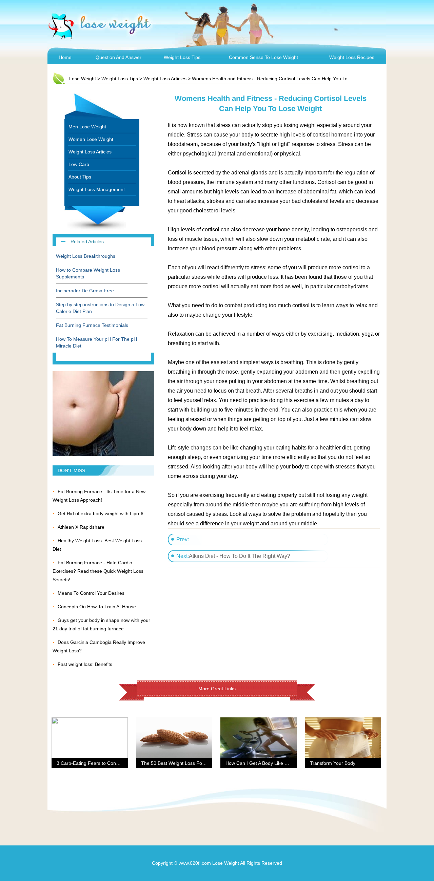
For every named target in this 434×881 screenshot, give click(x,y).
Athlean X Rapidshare (81, 527)
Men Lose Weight (87, 126)
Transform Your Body (332, 763)
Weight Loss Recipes (351, 57)
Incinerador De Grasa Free (85, 290)
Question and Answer (118, 57)
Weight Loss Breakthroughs (85, 256)
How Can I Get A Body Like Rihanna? (265, 763)
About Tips (79, 177)
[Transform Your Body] (343, 721)
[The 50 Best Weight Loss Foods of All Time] (174, 721)
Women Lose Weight (90, 139)
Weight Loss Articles (164, 78)
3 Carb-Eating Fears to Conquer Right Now (103, 763)
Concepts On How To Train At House (97, 606)
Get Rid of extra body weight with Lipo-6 (100, 513)
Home (65, 57)
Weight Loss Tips (182, 57)
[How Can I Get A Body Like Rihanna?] (258, 721)
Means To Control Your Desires (91, 593)
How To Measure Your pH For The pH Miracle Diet (96, 342)
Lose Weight (82, 78)
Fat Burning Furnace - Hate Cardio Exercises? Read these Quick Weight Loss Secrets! (98, 571)
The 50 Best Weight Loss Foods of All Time (187, 763)
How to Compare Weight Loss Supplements (88, 273)
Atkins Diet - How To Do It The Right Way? (239, 556)
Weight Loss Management (96, 189)
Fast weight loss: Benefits (85, 664)
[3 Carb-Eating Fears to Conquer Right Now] (90, 721)
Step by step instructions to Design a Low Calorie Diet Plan (100, 308)
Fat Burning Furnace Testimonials (92, 325)
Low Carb (78, 164)
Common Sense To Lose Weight (263, 57)
